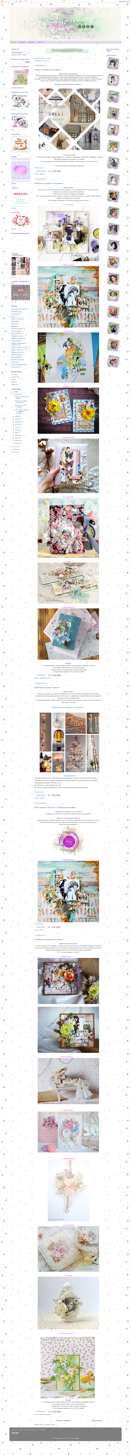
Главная (14, 42)
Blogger (77, 1438)
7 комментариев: (41, 795)
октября (17, 419)
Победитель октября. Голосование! (48, 183)
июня (17, 430)
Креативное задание (17, 328)
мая (16, 432)
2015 (14, 449)
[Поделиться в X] (56, 171)
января (17, 443)
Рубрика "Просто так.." (18, 350)
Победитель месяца (45, 678)
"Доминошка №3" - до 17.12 (42, 58)
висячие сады (15, 377)
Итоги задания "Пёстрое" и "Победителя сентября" (55, 807)
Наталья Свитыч (69, 437)
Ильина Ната (69, 331)
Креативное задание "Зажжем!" (47, 687)
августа (17, 424)
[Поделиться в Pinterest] (60, 171)
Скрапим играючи (16, 359)
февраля (17, 440)
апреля (17, 435)
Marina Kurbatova (67, 1057)
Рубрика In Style (16, 354)
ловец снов (14, 384)
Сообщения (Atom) (49, 1424)
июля (16, 427)
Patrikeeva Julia (69, 386)
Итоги (41, 930)
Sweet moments (69, 1225)
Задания (42, 174)
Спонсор (40, 42)
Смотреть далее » (39, 168)
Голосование (15, 314)
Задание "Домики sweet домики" (47, 70)
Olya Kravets (69, 204)
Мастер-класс (15, 331)
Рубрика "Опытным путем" (19, 347)
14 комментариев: (41, 1411)
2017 (14, 392)
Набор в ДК (14, 333)
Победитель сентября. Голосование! (49, 939)
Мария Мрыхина (69, 607)
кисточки (14, 382)
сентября (17, 422)
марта (17, 438)
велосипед (14, 374)
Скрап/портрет (15, 357)
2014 (14, 452)
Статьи (13, 362)
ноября (17, 416)
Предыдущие (97, 1420)
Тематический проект (17, 364)
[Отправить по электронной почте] (53, 171)
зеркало (13, 379)
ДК (12, 316)
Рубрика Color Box (16, 352)
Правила (22, 42)
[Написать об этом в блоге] (55, 171)
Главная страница (63, 1420)
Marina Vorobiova (69, 265)
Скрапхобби (69, 497)
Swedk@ (69, 1275)
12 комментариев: (41, 171)
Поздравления (15, 341)
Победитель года (16, 336)
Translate (24, 55)
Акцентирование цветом (18, 309)
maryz (69, 561)
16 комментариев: (41, 675)
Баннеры (31, 42)
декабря (17, 394)
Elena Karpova (68, 1110)
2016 (14, 446)
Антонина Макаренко (66, 1333)
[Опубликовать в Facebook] (58, 171)
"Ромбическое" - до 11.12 (41, 60)
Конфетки (14, 326)
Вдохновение (15, 311)
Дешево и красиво (16, 319)
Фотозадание (15, 367)
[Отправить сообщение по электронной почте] (49, 171)
